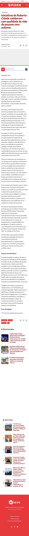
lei (8, 322)
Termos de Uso (14, 518)
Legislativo (4, 12)
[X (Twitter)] (26, 45)
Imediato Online (15, 1)
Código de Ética (14, 516)
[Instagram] (11, 527)
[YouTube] (17, 527)
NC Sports (8, 1)
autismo (10, 320)
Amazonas (4, 320)
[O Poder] (14, 5)
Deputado (4, 322)
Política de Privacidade (14, 521)
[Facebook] (23, 45)
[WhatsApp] (20, 45)
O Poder (22, 1)
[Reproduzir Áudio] (3, 69)
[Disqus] (14, 389)
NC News (3, 1)
